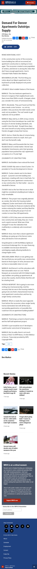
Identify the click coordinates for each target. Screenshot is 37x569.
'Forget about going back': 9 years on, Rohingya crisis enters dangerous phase (25, 421)
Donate (31, 3)
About (5, 538)
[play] (3, 567)
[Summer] (18, 11)
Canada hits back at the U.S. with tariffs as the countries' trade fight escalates (10, 420)
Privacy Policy (7, 558)
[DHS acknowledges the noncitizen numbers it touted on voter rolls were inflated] (26, 380)
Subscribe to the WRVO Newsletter (14, 506)
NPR (9, 344)
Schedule (6, 542)
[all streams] (34, 567)
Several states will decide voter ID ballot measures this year (11, 448)
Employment (7, 546)
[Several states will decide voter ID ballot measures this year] (11, 440)
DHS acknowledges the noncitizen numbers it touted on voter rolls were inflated (26, 391)
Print (33, 38)
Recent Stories (9, 374)
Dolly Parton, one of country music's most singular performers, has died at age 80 (10, 390)
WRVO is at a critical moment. (15, 465)
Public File (6, 554)
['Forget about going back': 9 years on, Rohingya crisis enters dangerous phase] (26, 410)
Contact (6, 550)
